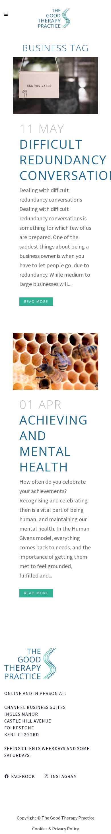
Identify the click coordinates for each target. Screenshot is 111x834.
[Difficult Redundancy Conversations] (55, 85)
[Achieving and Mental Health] (55, 361)
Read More (36, 301)
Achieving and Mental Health (53, 443)
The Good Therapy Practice (68, 818)
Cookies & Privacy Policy (55, 828)
